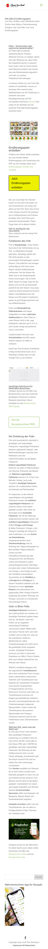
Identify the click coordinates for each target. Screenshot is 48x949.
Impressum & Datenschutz (24, 945)
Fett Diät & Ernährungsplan (18, 19)
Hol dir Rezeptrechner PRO (23, 422)
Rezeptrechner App (17, 857)
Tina (10, 21)
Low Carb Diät (19, 27)
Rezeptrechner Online (18, 854)
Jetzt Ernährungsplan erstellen (21, 183)
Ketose (31, 102)
